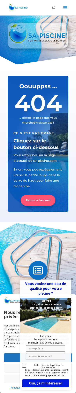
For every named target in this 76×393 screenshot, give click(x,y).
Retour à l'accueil (38, 200)
